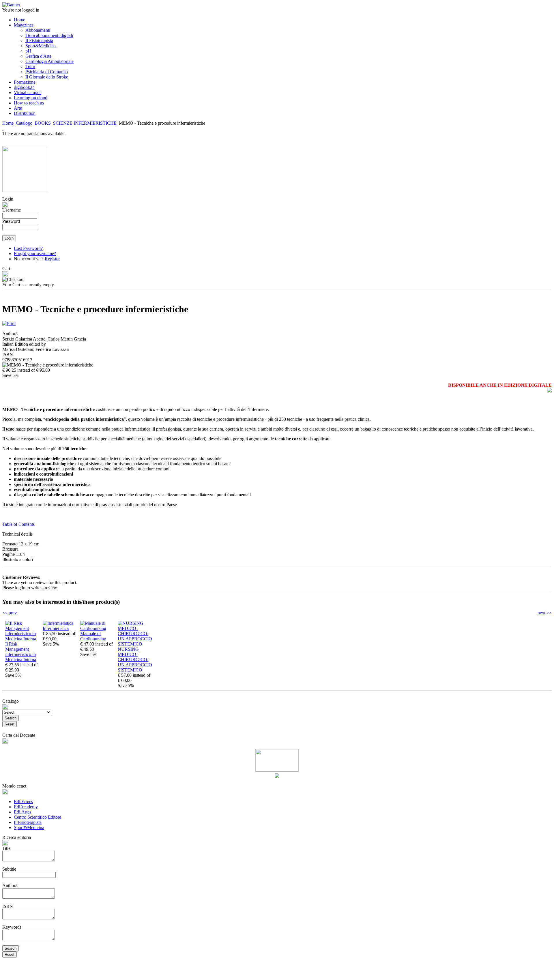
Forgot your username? (35, 253)
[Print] (9, 321)
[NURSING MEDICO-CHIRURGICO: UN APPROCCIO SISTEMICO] (135, 644)
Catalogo (24, 123)
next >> (545, 612)
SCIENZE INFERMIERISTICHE (85, 123)
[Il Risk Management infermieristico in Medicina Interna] (22, 638)
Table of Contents (18, 524)
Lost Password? (28, 248)
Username (11, 209)
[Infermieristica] (58, 623)
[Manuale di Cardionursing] (97, 628)
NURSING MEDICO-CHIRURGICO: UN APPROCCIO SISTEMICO (135, 659)
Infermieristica (56, 628)
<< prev (9, 612)
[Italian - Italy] (2, 128)
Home (8, 123)
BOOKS (43, 123)
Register (52, 258)
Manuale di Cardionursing (93, 636)
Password (11, 221)
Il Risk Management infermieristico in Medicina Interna (20, 652)
